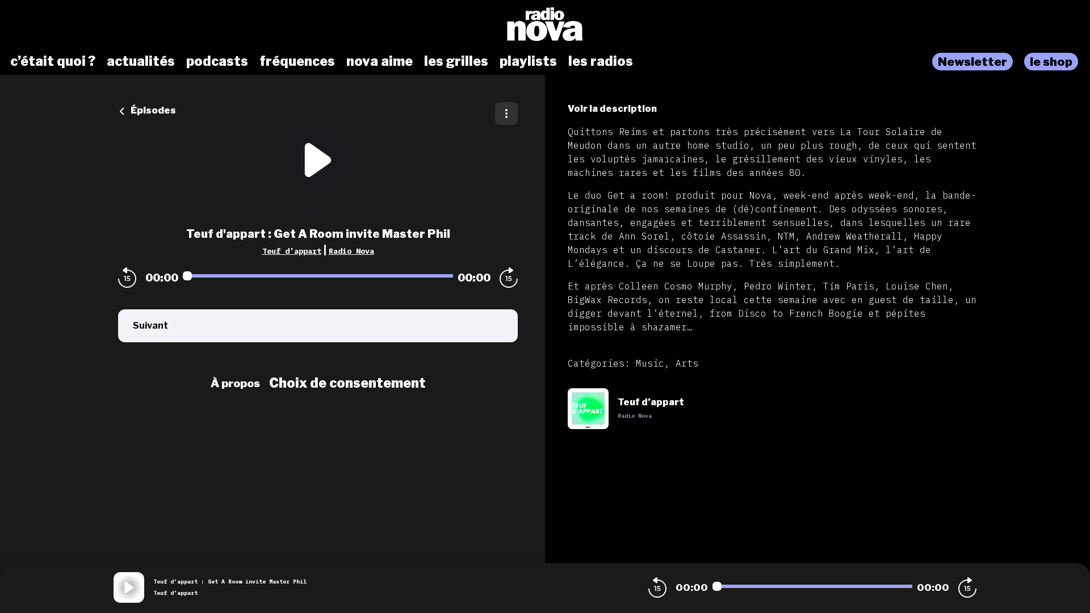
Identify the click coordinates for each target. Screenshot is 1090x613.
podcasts (217, 61)
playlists (528, 61)
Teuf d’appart (291, 251)
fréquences (297, 61)
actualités (141, 61)
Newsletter (972, 61)
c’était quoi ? (52, 61)
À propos (235, 383)
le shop (1051, 61)
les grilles (456, 61)
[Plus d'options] (506, 113)
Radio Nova (351, 251)
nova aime (379, 61)
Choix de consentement (347, 383)
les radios (600, 61)
